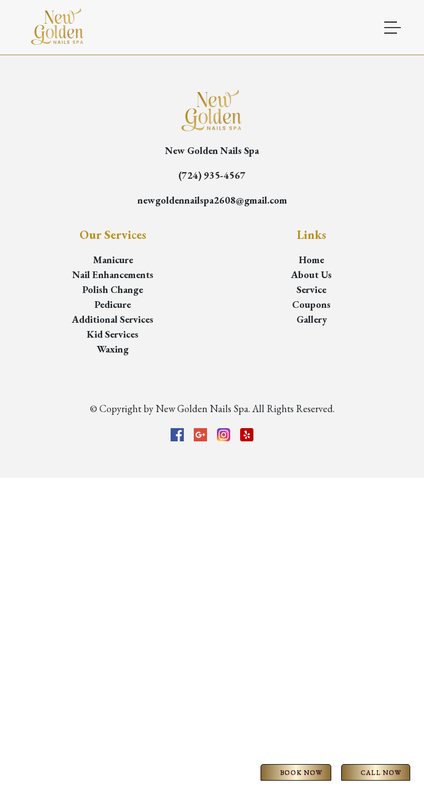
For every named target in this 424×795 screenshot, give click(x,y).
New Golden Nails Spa (212, 150)
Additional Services (112, 319)
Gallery (311, 319)
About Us (311, 274)
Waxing (113, 349)
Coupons (311, 304)
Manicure (113, 259)
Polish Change (112, 289)
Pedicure (112, 304)
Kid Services (113, 334)
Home (311, 259)
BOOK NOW (301, 772)
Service (311, 289)
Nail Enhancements (112, 274)
